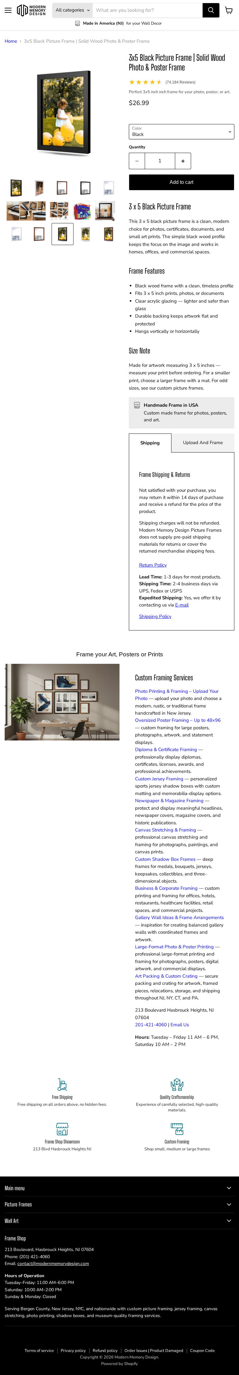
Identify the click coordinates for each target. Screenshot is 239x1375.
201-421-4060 (151, 1025)
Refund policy (105, 1350)
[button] (16, 188)
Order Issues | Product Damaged (153, 1350)
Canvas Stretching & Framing (165, 830)
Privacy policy (73, 1350)
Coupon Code (202, 1350)
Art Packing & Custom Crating (166, 976)
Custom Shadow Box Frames (165, 859)
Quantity (137, 147)
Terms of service (39, 1350)
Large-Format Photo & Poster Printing (174, 947)
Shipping (150, 443)
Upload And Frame (203, 442)
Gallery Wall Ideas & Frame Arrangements (179, 917)
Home (11, 41)
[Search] (211, 10)
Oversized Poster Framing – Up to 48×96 (178, 720)
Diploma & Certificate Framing (166, 749)
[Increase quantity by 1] (183, 161)
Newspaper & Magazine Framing (169, 801)
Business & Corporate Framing (166, 888)
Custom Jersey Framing (159, 779)
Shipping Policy (155, 616)
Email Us (180, 1025)
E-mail (182, 605)
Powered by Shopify (119, 1364)
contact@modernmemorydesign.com (53, 1264)
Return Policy (153, 565)
